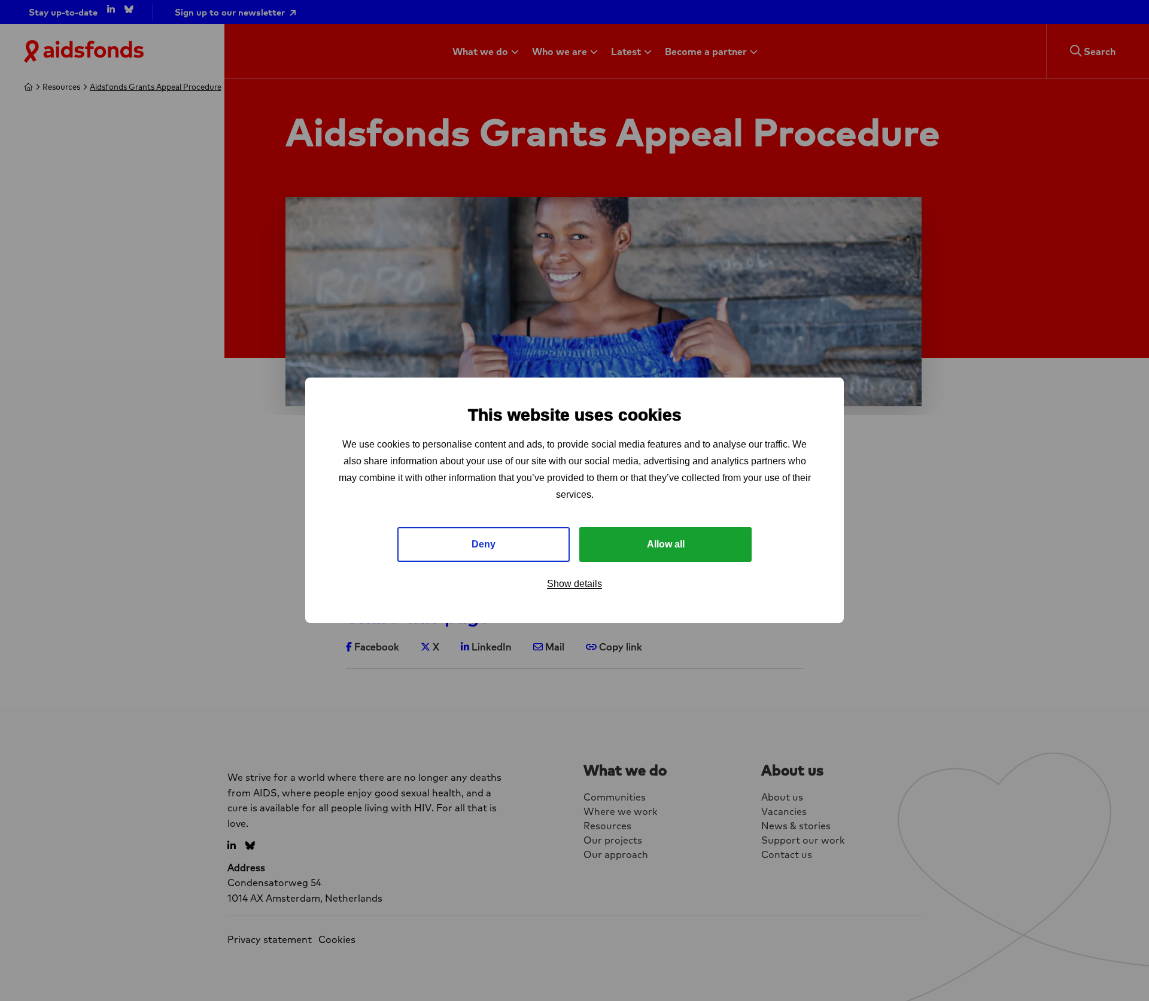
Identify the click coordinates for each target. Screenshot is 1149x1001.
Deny (484, 545)
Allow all (666, 545)
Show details (574, 584)
